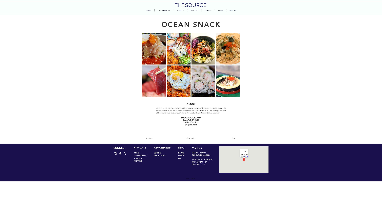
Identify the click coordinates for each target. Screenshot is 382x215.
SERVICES (138, 158)
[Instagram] (115, 154)
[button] (220, 10)
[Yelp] (125, 154)
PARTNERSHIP (160, 155)
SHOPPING (138, 161)
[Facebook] (120, 154)
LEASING (157, 153)
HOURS (181, 153)
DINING (136, 153)
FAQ (179, 158)
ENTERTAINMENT (140, 155)
